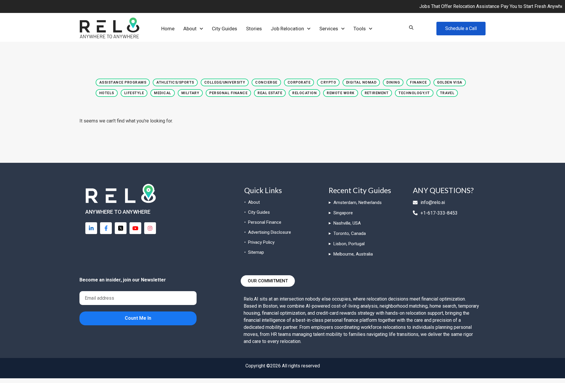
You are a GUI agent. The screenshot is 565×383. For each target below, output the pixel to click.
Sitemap (256, 252)
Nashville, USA (347, 223)
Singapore (343, 212)
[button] (193, 29)
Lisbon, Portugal (349, 243)
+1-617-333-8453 (439, 213)
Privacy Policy (261, 242)
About (190, 28)
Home (168, 28)
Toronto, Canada (349, 233)
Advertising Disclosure (269, 232)
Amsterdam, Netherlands (357, 202)
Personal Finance (264, 222)
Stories (254, 28)
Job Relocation (287, 28)
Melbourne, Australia (353, 254)
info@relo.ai (433, 202)
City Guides (224, 28)
